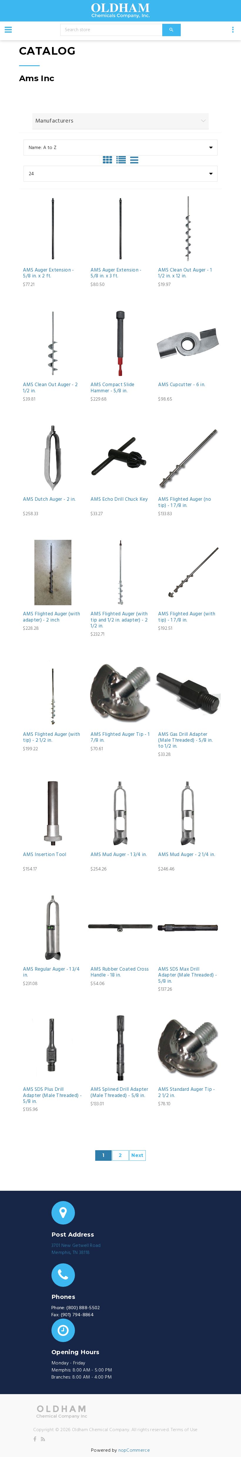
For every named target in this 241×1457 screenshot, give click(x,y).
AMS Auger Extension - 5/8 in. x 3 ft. (116, 273)
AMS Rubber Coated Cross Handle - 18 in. (120, 973)
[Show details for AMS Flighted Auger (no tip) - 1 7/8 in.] (188, 458)
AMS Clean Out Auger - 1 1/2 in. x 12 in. (185, 273)
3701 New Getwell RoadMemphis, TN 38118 (76, 1249)
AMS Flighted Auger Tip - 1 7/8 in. (120, 738)
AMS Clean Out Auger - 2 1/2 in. (50, 388)
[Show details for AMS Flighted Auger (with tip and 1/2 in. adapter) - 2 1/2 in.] (120, 572)
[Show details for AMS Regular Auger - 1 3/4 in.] (53, 928)
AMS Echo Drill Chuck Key (119, 500)
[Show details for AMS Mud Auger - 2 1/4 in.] (188, 813)
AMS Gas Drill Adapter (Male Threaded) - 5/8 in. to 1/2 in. (185, 741)
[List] (122, 160)
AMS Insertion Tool (44, 855)
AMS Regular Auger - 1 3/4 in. (51, 973)
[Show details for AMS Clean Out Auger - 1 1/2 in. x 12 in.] (188, 229)
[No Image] (134, 160)
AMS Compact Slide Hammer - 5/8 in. (112, 388)
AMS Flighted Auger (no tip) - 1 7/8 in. (184, 503)
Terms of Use (184, 1430)
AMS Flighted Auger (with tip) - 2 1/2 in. (51, 738)
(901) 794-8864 (77, 1315)
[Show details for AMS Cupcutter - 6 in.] (188, 343)
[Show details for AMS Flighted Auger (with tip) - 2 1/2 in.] (53, 693)
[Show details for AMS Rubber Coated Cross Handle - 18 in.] (120, 928)
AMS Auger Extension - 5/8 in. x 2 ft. (48, 273)
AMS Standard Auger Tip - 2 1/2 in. (186, 1093)
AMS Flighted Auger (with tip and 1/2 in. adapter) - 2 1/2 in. (119, 620)
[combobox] (120, 147)
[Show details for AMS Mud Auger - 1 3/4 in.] (120, 813)
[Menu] (8, 30)
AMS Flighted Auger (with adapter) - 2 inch (51, 617)
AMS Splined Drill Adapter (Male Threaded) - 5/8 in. (119, 1093)
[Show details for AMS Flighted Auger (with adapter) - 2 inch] (53, 572)
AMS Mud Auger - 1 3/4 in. (119, 855)
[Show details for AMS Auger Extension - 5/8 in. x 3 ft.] (120, 229)
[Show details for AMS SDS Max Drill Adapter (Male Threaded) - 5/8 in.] (188, 928)
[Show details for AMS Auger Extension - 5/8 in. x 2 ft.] (53, 229)
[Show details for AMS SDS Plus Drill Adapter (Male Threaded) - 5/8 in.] (53, 1048)
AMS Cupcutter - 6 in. (181, 385)
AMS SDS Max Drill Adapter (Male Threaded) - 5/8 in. (187, 975)
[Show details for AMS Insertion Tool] (53, 813)
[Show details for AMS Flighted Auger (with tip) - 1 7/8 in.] (188, 572)
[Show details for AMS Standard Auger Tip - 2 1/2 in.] (188, 1048)
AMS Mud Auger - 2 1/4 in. (186, 855)
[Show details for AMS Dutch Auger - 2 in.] (53, 458)
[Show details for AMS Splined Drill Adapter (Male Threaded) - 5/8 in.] (120, 1048)
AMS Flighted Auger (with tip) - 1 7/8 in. (186, 617)
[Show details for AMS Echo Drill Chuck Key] (120, 458)
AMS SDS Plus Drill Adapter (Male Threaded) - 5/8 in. (52, 1096)
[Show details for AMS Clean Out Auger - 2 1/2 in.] (53, 343)
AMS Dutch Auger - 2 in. (49, 500)
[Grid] (109, 160)
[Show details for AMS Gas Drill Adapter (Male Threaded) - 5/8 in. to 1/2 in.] (188, 693)
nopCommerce (134, 1450)
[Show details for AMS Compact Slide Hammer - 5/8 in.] (120, 343)
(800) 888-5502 (83, 1308)
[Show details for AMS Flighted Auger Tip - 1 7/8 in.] (120, 693)
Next (137, 1155)
